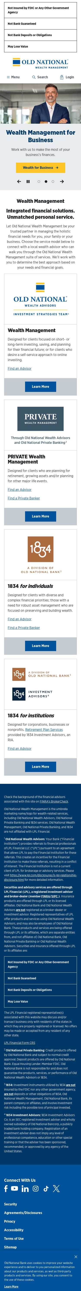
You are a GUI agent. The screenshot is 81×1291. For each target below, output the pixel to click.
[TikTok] (46, 1188)
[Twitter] (56, 1188)
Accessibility (13, 1230)
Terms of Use (14, 1239)
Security (10, 1204)
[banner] (40, 63)
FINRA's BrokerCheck (54, 801)
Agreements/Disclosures (23, 1213)
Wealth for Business (38, 168)
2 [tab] (45, 181)
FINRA (45, 896)
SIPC (54, 896)
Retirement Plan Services (44, 730)
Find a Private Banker (24, 498)
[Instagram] (35, 1188)
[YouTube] (14, 1188)
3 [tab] (53, 181)
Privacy (9, 1221)
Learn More (40, 387)
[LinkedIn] (25, 1188)
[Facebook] (6, 1188)
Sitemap (10, 1247)
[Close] (76, 1256)
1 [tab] (38, 181)
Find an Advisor (20, 369)
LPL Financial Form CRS (19, 1043)
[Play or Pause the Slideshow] (28, 181)
